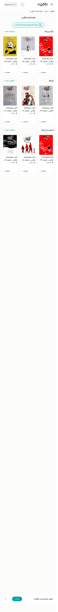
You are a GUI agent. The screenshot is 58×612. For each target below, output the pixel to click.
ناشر (45, 11)
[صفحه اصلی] (43, 4)
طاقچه (52, 11)
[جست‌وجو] (22, 4)
